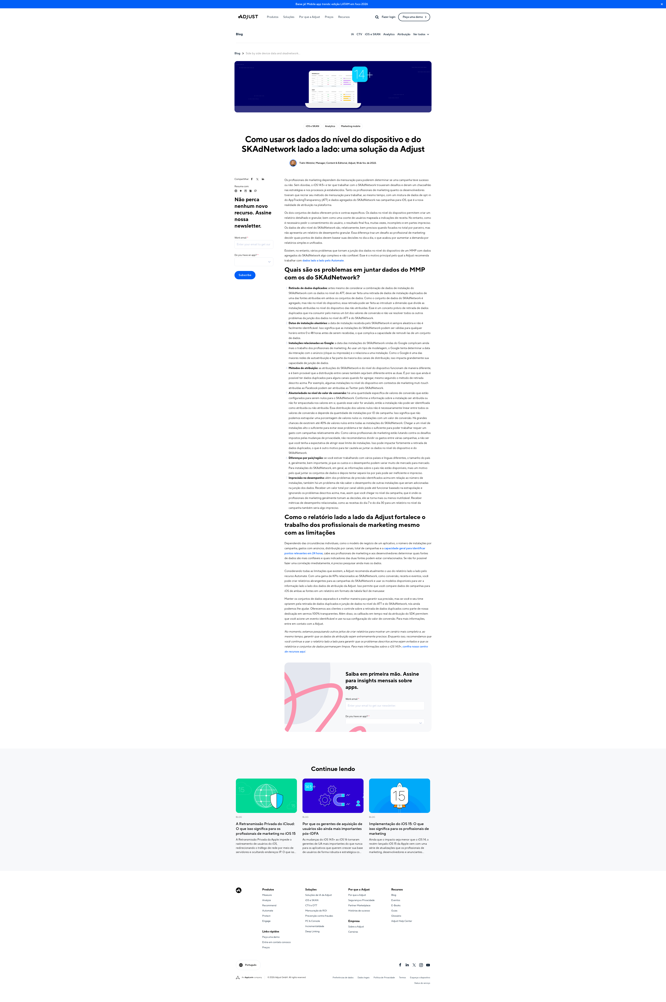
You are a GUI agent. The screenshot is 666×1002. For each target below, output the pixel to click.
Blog (237, 53)
